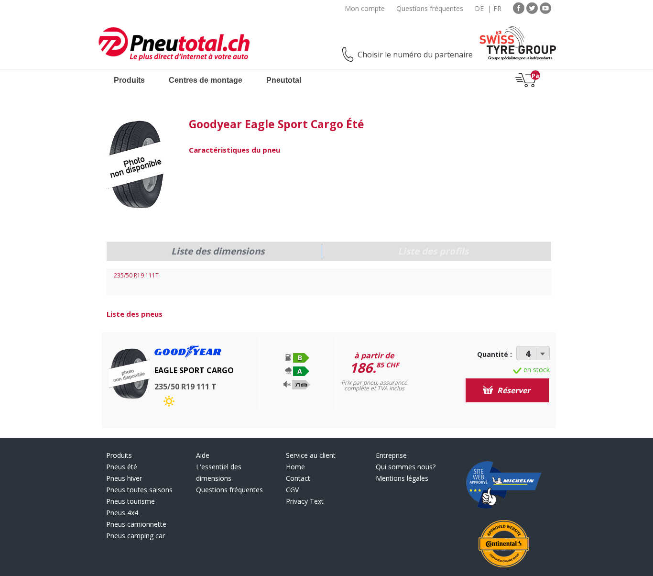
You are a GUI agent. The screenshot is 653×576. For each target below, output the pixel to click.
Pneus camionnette (136, 524)
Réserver (512, 390)
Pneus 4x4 (122, 512)
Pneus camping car (135, 535)
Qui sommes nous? (405, 466)
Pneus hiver (124, 478)
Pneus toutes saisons (139, 489)
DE (479, 8)
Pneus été (121, 466)
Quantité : (494, 354)
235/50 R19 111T (136, 275)
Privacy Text (305, 501)
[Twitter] (532, 7)
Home (295, 466)
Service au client (311, 455)
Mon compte (365, 8)
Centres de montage (205, 80)
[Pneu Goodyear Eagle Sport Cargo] (136, 165)
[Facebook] (518, 7)
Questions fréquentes (429, 8)
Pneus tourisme (130, 501)
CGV (292, 489)
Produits (129, 80)
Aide (202, 455)
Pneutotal (283, 80)
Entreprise (391, 455)
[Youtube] (545, 7)
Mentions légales (402, 478)
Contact (298, 478)
